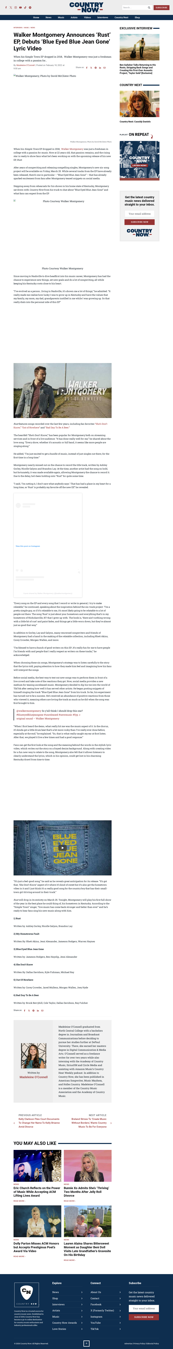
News (48, 17)
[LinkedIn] (100, 68)
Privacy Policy (139, 1343)
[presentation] (37, 1166)
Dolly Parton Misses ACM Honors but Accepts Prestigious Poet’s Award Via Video (36, 1247)
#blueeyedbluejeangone (29, 714)
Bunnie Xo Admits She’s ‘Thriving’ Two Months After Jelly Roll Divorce (86, 1191)
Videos (87, 17)
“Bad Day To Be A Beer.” (57, 427)
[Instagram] (15, 7)
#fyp (75, 714)
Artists (74, 17)
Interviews (102, 17)
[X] (91, 68)
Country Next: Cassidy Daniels (135, 121)
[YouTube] (20, 7)
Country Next (121, 17)
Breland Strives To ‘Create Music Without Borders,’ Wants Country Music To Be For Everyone (89, 1123)
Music (61, 17)
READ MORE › (20, 1201)
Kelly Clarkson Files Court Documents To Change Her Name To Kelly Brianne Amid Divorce (39, 1123)
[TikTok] (25, 7)
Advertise (128, 1343)
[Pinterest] (96, 68)
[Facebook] (6, 7)
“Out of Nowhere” (31, 427)
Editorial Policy (152, 1343)
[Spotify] (30, 7)
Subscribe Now (139, 222)
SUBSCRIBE (161, 7)
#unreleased (51, 714)
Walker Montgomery (72, 148)
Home (36, 17)
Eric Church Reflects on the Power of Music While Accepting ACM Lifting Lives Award (37, 1191)
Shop (137, 17)
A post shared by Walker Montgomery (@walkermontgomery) (47, 593)
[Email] (104, 68)
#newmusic (65, 714)
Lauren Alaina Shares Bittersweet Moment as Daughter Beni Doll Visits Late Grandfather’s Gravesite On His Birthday (87, 1249)
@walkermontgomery (28, 710)
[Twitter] (10, 7)
